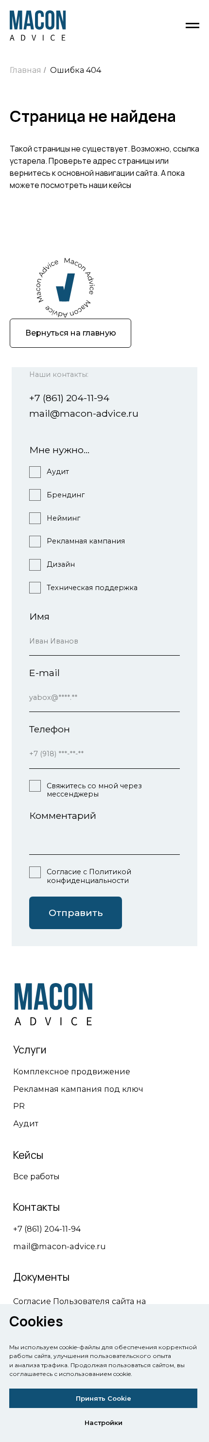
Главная (25, 70)
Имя (39, 616)
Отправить (76, 912)
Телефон (49, 729)
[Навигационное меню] (192, 26)
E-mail (44, 673)
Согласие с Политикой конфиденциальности (89, 875)
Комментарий (62, 815)
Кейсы (28, 1155)
